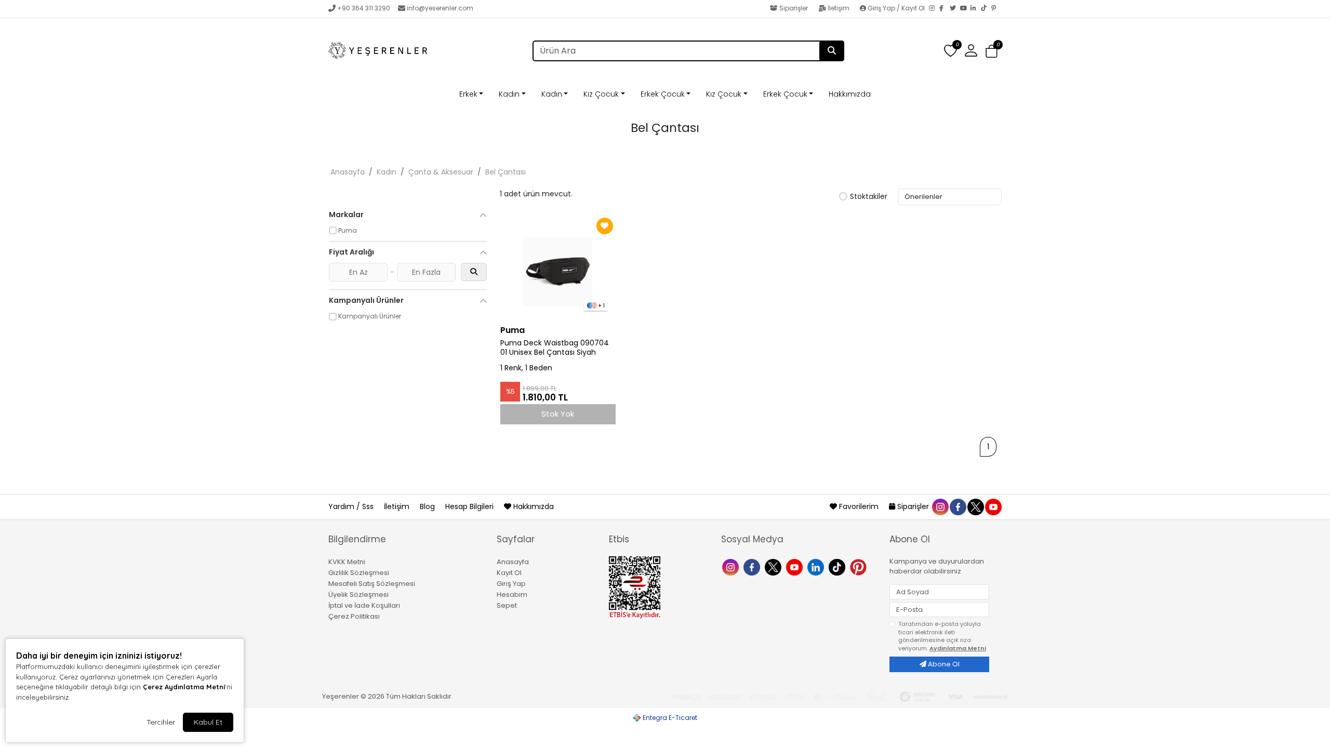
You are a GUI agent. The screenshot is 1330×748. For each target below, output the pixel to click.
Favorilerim (859, 506)
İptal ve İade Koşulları (364, 605)
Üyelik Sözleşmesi (358, 594)
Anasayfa (347, 172)
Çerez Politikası (354, 616)
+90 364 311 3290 (363, 8)
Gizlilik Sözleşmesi (358, 573)
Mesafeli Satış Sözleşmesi (371, 584)
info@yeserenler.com (440, 8)
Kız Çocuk (601, 94)
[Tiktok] (838, 566)
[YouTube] (965, 9)
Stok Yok (557, 413)
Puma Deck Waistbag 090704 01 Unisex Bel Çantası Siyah (554, 348)
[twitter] (975, 506)
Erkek (468, 94)
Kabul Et (208, 722)
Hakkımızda (850, 94)
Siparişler (793, 8)
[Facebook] (944, 9)
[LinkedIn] (975, 9)
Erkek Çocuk (663, 94)
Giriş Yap (511, 584)
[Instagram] (934, 9)
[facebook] (957, 506)
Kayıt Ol (509, 573)
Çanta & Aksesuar (440, 172)
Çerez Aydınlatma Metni (184, 687)
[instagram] (940, 506)
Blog (428, 506)
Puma (512, 330)
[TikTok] (986, 9)
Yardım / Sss (352, 506)
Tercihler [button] (161, 722)
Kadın (509, 94)
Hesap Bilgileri (470, 506)
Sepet (507, 605)
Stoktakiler (868, 197)
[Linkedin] (817, 566)
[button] (991, 51)
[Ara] (831, 51)
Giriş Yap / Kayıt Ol (896, 8)
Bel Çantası (505, 172)
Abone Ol (943, 664)
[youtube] (993, 506)
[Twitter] (955, 9)
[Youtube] (795, 566)
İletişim (838, 8)
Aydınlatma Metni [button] (957, 648)
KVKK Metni (346, 562)
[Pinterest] (996, 9)
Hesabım (512, 594)
